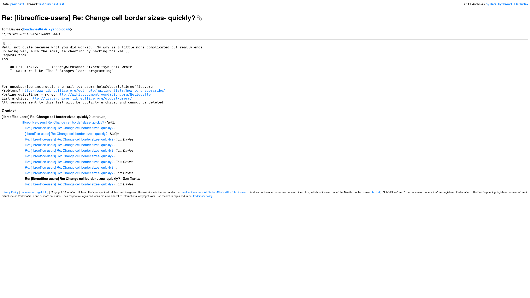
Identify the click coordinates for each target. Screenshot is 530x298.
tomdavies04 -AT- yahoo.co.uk (46, 29)
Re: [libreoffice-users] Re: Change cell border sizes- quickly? (98, 17)
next (21, 4)
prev (13, 4)
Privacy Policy (10, 192)
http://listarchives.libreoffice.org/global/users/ (81, 98)
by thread (505, 4)
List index (521, 4)
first (41, 4)
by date (491, 4)
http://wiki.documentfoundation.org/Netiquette (104, 94)
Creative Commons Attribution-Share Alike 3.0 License (213, 192)
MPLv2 (376, 192)
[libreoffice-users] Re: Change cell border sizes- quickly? (63, 122)
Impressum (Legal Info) (34, 192)
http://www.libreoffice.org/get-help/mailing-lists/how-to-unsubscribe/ (93, 91)
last (61, 4)
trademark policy (202, 196)
